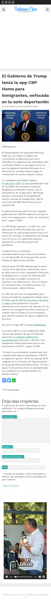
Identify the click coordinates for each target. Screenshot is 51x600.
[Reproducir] (7, 577)
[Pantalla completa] (43, 577)
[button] (25, 541)
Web (4, 467)
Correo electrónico (13, 457)
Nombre (7, 447)
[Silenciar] (40, 577)
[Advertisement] (25, 41)
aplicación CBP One (14, 183)
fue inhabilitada (37, 325)
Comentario (9, 417)
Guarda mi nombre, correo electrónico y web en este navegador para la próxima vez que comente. (24, 477)
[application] (25, 540)
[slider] (23, 576)
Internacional (14, 390)
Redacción (31, 106)
